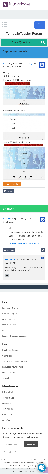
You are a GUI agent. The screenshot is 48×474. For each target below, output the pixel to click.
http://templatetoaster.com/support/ (24, 243)
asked (5, 63)
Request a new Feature (12, 367)
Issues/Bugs (27, 63)
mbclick (6, 66)
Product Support (9, 313)
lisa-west (31, 218)
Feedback (6, 403)
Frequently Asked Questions (14, 336)
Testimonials (7, 409)
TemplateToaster (29, 471)
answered (7, 218)
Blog (4, 330)
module (16, 184)
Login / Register (9, 372)
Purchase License (10, 350)
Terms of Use (8, 398)
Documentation (9, 324)
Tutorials (6, 378)
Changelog (7, 356)
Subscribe (31, 444)
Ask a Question (21, 42)
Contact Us (7, 414)
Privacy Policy (8, 392)
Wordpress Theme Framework (16, 361)
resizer (7, 184)
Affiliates (6, 420)
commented (10, 259)
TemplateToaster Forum (24, 33)
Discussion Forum (10, 308)
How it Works (8, 319)
